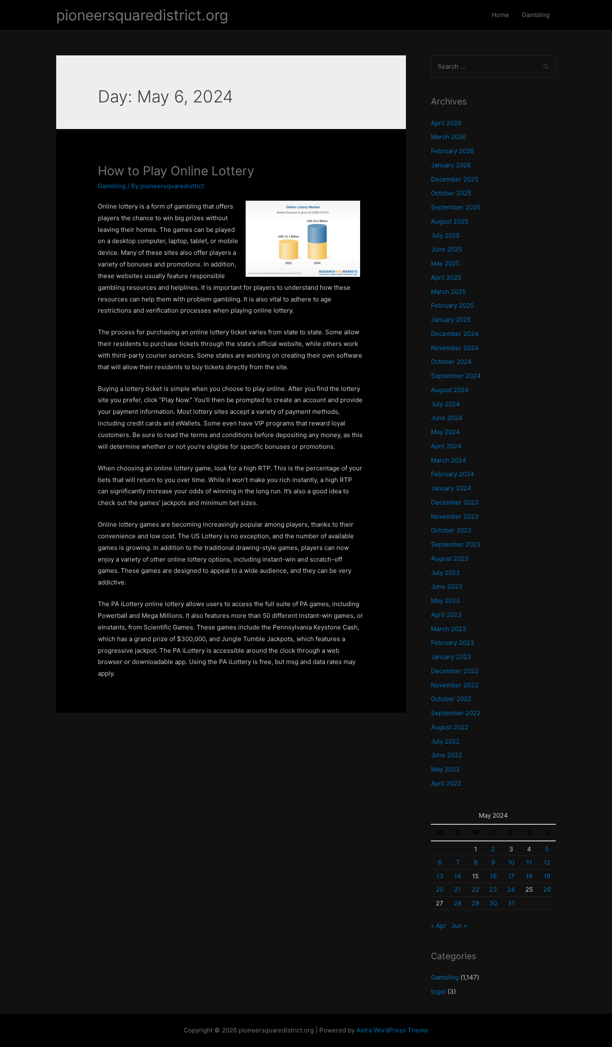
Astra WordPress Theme (392, 1030)
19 (547, 876)
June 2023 (447, 586)
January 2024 (451, 488)
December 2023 (455, 502)
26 (547, 889)
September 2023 (456, 544)
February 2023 (452, 643)
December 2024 (455, 334)
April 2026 (446, 123)
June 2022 (446, 755)
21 (457, 889)
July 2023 (445, 573)
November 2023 (455, 516)
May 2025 (445, 263)
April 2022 (446, 783)
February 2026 (452, 151)
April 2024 (446, 446)
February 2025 (452, 305)
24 (511, 889)
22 (475, 889)
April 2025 (446, 277)
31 (511, 903)
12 (547, 862)
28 (457, 903)
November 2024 (455, 348)
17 (511, 876)
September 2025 (455, 207)
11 (529, 862)
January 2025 (451, 319)
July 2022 (445, 741)
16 (493, 876)
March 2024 (448, 460)
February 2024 (452, 474)
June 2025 (446, 249)
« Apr (438, 926)
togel (438, 991)
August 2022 (449, 727)
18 (529, 876)
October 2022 (451, 699)
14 (457, 876)
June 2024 (447, 418)
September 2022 (455, 713)
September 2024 (456, 376)
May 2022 (445, 769)
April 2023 (446, 615)
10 (511, 862)
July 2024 (445, 404)
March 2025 (448, 292)
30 (493, 903)
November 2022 (454, 685)
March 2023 (448, 629)
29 (475, 903)
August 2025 (449, 221)
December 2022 (454, 671)
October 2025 (451, 193)
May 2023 (445, 600)
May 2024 (445, 432)
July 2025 (445, 235)
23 (493, 889)
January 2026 (451, 165)
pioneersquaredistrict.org (142, 15)
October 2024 (451, 362)
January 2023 (451, 657)
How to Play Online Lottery (176, 170)
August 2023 (450, 558)
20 (439, 889)
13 (439, 876)
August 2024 (450, 390)
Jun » (459, 926)
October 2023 (451, 530)
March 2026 (448, 137)
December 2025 (454, 179)
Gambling (536, 15)
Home (500, 15)
